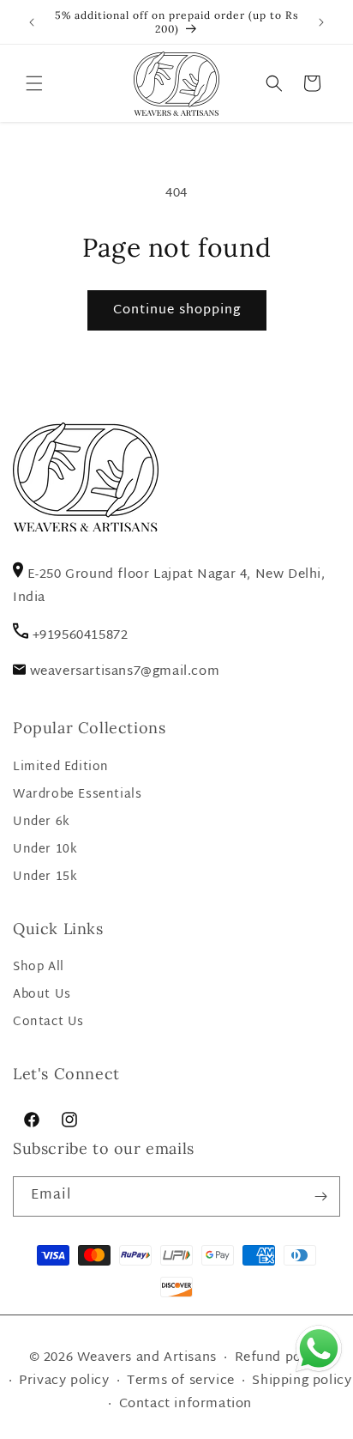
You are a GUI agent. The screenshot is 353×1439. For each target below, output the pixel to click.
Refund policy (280, 1357)
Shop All (38, 967)
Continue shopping (177, 310)
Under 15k (45, 877)
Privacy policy (64, 1381)
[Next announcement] (321, 22)
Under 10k (45, 849)
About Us (42, 994)
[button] (34, 83)
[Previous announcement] (32, 22)
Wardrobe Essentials (77, 794)
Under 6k (41, 822)
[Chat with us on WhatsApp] (318, 1371)
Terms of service (181, 1381)
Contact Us (48, 1022)
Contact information (185, 1404)
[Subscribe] (320, 1196)
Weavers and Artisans (147, 1357)
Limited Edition (61, 767)
